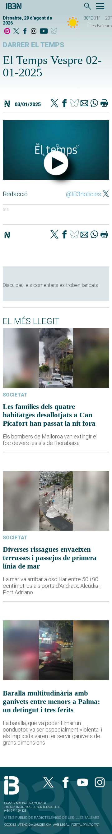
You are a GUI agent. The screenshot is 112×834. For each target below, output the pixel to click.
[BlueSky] (55, 31)
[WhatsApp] (94, 104)
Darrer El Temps (33, 45)
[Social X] (16, 31)
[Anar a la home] (7, 31)
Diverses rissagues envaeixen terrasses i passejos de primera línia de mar (50, 557)
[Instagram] (33, 31)
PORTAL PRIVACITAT (85, 824)
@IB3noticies (83, 194)
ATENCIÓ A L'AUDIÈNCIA (34, 824)
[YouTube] (44, 31)
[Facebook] (25, 31)
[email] (84, 104)
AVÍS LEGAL (61, 824)
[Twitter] (54, 104)
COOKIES (10, 824)
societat (15, 395)
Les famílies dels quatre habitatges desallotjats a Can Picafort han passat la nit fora (49, 414)
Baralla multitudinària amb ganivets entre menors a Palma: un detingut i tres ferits (51, 701)
